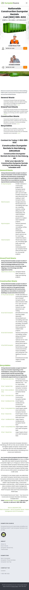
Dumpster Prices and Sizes (8, 560)
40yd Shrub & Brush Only (8, 271)
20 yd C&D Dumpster (7, 313)
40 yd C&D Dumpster (7, 345)
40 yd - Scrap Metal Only (8, 426)
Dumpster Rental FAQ (7, 547)
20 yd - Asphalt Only (6, 386)
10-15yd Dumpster (6, 184)
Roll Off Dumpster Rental (17, 509)
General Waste (6, 170)
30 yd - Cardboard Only (7, 401)
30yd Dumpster (5, 223)
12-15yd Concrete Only (7, 379)
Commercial (16, 500)
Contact (3, 571)
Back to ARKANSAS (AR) (14, 507)
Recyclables (5, 365)
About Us (3, 544)
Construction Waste (8, 281)
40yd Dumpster (5, 240)
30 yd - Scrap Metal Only (8, 408)
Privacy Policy (14, 586)
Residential (7, 500)
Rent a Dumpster (5, 509)
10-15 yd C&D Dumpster (7, 294)
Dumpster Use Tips (6, 562)
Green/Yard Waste (8, 258)
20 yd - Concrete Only (7, 395)
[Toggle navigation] (26, 3)
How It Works (4, 546)
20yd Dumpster (5, 202)
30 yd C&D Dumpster (7, 332)
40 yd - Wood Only (6, 432)
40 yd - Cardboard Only (7, 419)
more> (18, 105)
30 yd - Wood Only (6, 414)
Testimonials (4, 549)
